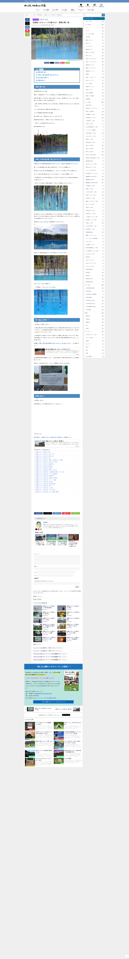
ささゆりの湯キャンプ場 (94, 192)
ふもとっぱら (94, 241)
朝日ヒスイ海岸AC (94, 111)
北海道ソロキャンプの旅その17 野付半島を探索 (45, 483)
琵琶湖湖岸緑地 (94, 232)
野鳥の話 (94, 316)
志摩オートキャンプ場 (94, 195)
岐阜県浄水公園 (94, 161)
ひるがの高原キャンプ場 (94, 226)
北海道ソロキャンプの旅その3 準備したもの (45, 456)
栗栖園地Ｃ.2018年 (94, 179)
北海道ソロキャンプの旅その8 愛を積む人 (52, 437)
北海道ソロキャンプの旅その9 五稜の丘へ (44, 467)
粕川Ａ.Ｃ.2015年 (94, 145)
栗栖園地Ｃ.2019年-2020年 (94, 182)
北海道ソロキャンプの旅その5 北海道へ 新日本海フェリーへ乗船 (49, 460)
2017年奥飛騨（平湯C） (94, 306)
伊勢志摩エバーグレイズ (94, 117)
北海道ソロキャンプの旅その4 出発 (43, 458)
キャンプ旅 (94, 285)
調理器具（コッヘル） (94, 71)
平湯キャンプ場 (94, 223)
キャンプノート (94, 331)
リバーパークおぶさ (94, 266)
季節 (94, 353)
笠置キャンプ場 (94, 139)
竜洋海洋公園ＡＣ (94, 269)
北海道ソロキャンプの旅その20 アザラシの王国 (45, 489)
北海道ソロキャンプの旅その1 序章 (43, 452)
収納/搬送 (94, 99)
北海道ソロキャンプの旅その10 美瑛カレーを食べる (46, 469)
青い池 (42, 19)
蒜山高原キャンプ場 (94, 229)
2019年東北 (94, 309)
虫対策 (94, 340)
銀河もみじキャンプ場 (94, 167)
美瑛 (47, 19)
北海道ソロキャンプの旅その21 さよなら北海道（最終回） (48, 491)
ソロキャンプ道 (94, 21)
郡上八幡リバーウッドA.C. (94, 173)
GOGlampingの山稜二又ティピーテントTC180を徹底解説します (47, 653)
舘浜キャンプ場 (94, 207)
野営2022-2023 (94, 278)
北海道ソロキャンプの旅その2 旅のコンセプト (45, 454)
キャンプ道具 (94, 24)
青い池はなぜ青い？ (42, 77)
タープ (94, 30)
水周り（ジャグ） (94, 89)
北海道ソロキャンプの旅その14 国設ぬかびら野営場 (46, 477)
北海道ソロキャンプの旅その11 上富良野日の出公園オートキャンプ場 (50, 471)
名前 (36, 566)
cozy (59, 650)
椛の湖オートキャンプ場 (94, 219)
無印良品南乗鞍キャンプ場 (94, 247)
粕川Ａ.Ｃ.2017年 (94, 151)
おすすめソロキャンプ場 (94, 334)
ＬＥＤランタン (94, 46)
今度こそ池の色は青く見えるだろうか (47, 75)
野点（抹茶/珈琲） (94, 92)
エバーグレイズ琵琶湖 (94, 130)
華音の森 (94, 257)
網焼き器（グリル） (94, 64)
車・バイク (94, 344)
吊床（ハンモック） (94, 80)
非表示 (41, 69)
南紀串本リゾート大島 (94, 213)
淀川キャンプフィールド (94, 263)
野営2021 (94, 275)
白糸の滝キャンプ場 (94, 198)
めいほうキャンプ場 (94, 254)
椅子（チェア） (94, 55)
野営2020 (94, 272)
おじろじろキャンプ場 (94, 136)
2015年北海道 (35, 19)
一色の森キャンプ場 (94, 120)
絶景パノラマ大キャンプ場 (94, 201)
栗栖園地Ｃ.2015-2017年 (94, 176)
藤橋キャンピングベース (94, 235)
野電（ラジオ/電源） (94, 95)
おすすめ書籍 (94, 356)
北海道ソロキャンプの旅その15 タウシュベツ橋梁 (46, 479)
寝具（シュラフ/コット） (94, 77)
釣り (94, 325)
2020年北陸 (94, 291)
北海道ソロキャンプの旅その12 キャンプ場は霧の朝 (46, 473)
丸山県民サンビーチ (94, 244)
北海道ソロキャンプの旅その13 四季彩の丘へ (45, 475)
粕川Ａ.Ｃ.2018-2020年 (94, 154)
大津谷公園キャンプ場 (94, 133)
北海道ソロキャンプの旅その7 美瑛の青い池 (45, 464)
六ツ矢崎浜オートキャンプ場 (94, 250)
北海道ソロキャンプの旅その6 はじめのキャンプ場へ (46, 461)
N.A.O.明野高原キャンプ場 (94, 127)
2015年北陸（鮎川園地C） (94, 294)
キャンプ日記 (94, 102)
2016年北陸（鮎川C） (94, 300)
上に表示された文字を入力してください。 (44, 581)
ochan (45, 522)
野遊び (94, 312)
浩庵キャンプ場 (94, 188)
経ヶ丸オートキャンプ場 (94, 164)
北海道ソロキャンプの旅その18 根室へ (44, 485)
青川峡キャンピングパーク (94, 108)
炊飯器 (94, 74)
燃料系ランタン (94, 49)
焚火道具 (94, 37)
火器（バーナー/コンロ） (94, 61)
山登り (94, 347)
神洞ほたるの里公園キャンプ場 (94, 158)
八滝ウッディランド (94, 260)
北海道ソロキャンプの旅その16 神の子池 (44, 481)
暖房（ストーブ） (94, 40)
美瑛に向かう (40, 80)
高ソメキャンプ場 (94, 204)
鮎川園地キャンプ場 (94, 114)
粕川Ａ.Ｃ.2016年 (94, 148)
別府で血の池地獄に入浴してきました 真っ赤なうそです (57, 343)
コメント (37, 554)
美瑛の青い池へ (41, 72)
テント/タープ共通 (94, 33)
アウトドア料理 (94, 337)
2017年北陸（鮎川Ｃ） (94, 303)
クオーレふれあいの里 (94, 170)
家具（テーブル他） (94, 52)
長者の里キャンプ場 (94, 210)
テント (94, 27)
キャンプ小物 (94, 83)
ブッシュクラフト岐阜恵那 (94, 238)
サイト (35, 575)
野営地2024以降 (94, 281)
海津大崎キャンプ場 (94, 142)
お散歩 (94, 328)
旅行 (94, 350)
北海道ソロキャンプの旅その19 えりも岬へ (44, 487)
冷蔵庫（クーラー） (94, 86)
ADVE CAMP (94, 105)
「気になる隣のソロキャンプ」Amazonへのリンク (53, 701)
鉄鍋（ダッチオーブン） (94, 68)
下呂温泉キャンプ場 (94, 185)
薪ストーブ (94, 43)
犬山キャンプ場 (94, 123)
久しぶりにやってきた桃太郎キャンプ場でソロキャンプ (45, 647)
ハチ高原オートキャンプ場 (94, 216)
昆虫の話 (94, 319)
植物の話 (94, 322)
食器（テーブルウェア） (94, 58)
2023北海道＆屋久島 (94, 288)
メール (36, 572)
